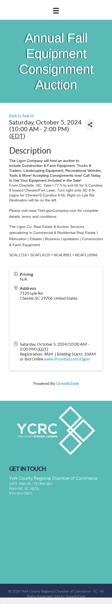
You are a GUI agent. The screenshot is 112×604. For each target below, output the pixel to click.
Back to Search (21, 116)
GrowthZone (67, 383)
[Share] (90, 124)
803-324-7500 (20, 493)
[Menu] (56, 10)
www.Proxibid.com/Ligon (67, 358)
